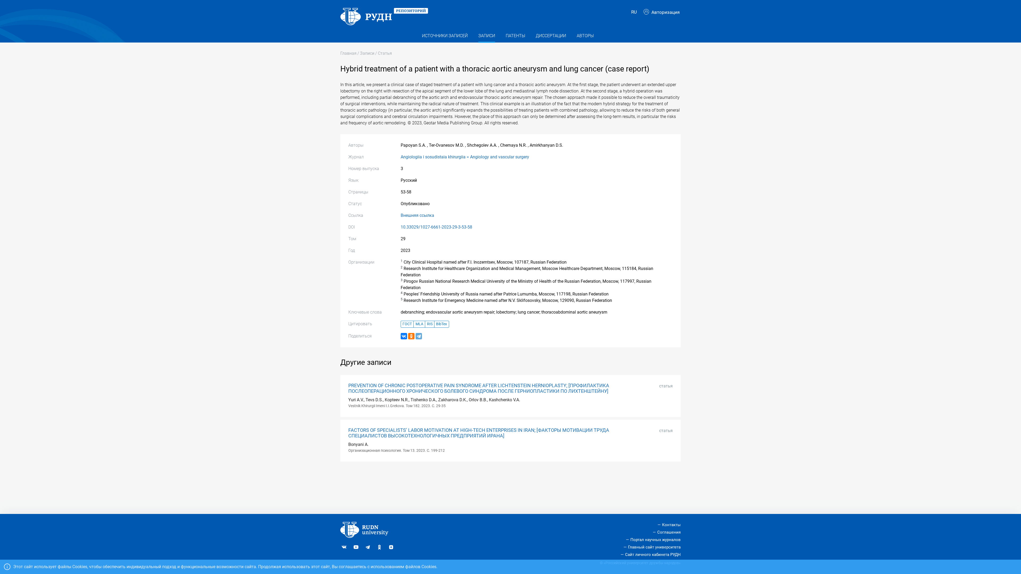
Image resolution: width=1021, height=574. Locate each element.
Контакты (671, 524)
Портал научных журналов (655, 539)
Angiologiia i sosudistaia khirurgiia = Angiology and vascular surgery (465, 156)
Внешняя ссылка (417, 215)
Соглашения (669, 532)
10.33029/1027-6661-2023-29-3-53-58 (436, 227)
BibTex (441, 324)
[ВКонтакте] (404, 336)
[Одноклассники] (411, 336)
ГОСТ (407, 324)
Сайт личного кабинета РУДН (653, 554)
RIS (430, 324)
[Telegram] (419, 336)
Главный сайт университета (654, 547)
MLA (419, 324)
